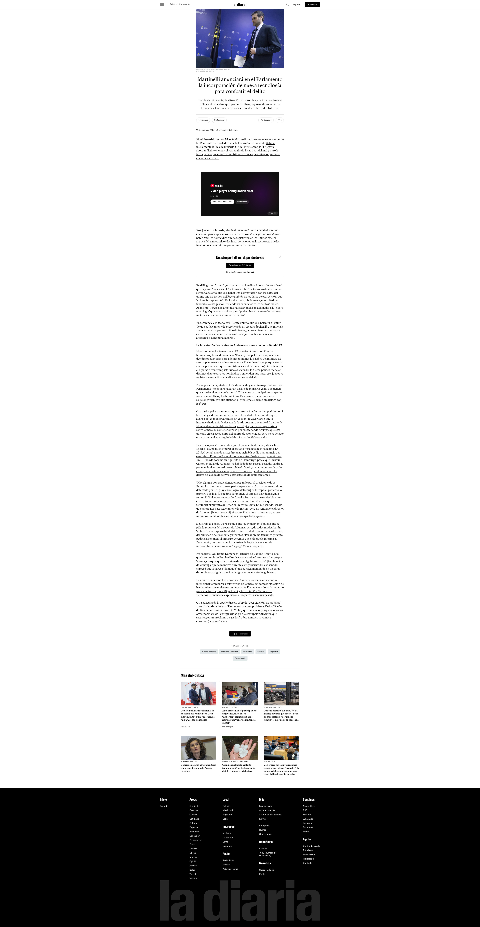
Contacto (307, 863)
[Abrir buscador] (287, 4)
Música (226, 864)
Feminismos (195, 840)
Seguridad (274, 652)
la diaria (227, 833)
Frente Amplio (240, 658)
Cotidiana (194, 818)
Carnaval (194, 810)
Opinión (193, 861)
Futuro (193, 844)
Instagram (308, 823)
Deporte (194, 827)
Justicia (193, 848)
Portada (164, 806)
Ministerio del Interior (229, 652)
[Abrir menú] (162, 5)
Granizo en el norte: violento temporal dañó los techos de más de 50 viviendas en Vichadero (238, 768)
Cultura (193, 823)
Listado (263, 848)
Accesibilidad (309, 854)
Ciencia (193, 814)
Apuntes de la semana (270, 814)
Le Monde (228, 837)
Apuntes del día (267, 810)
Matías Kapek (227, 727)
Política (173, 4)
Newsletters (309, 806)
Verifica (193, 878)
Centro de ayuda (311, 846)
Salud (192, 870)
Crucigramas (265, 834)
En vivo (262, 818)
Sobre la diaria (266, 870)
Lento (225, 841)
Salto (225, 818)
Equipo (262, 874)
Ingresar (297, 4)
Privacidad (308, 858)
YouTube (307, 814)
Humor (262, 829)
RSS (305, 810)
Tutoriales (308, 850)
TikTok (306, 831)
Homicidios (247, 652)
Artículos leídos (230, 869)
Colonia (226, 806)
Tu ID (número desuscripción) (268, 854)
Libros (193, 853)
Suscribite (312, 4)
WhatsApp (308, 818)
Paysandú (227, 814)
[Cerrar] (279, 257)
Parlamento (184, 4)
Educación (195, 836)
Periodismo (228, 860)
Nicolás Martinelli (209, 652)
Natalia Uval (185, 727)
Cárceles (261, 652)
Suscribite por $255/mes (240, 265)
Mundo (193, 857)
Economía (194, 831)
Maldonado (228, 810)
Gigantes (227, 846)
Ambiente (194, 806)
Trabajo (193, 874)
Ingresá (250, 272)
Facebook (308, 827)
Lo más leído (265, 806)
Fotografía (264, 825)
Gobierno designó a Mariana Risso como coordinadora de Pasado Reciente (198, 768)
